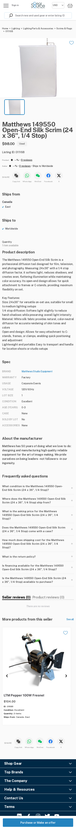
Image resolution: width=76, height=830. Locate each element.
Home (5, 28)
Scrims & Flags (64, 28)
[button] (38, 68)
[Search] (8, 16)
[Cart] (70, 5)
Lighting (15, 28)
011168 (9, 31)
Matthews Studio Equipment (37, 371)
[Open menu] (6, 5)
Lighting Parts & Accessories (38, 28)
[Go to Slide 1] (14, 107)
